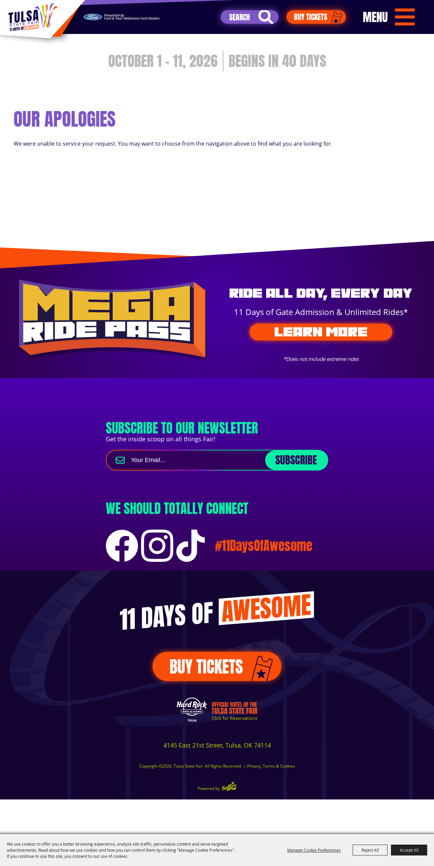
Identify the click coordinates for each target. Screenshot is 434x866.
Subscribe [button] (296, 460)
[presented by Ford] (121, 17)
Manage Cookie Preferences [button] (314, 850)
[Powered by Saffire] (229, 787)
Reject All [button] (370, 850)
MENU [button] (375, 16)
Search (265, 17)
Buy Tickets (310, 16)
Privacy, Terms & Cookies (271, 766)
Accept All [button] (409, 850)
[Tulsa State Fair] (33, 17)
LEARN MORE (321, 332)
